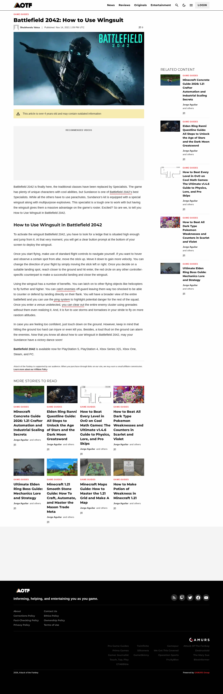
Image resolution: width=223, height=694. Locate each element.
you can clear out (73, 304)
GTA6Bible (122, 664)
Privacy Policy (22, 624)
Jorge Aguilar (21, 439)
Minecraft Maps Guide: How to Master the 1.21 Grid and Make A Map (94, 493)
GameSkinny (141, 655)
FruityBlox (172, 659)
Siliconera (143, 650)
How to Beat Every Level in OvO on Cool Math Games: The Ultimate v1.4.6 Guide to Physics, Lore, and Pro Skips (196, 184)
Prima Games (120, 650)
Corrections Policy (24, 615)
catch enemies (65, 289)
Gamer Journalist (118, 655)
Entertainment (161, 5)
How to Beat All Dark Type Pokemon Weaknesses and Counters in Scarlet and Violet (128, 425)
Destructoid (202, 650)
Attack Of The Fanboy (196, 645)
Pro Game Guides (118, 645)
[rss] (174, 597)
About (17, 611)
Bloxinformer (201, 659)
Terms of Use (51, 624)
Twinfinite (143, 645)
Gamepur (173, 645)
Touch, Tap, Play (119, 659)
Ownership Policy (54, 620)
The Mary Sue (201, 655)
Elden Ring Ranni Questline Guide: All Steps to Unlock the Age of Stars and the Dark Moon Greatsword (62, 425)
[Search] (177, 5)
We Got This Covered (166, 650)
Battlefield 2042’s (121, 192)
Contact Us (50, 611)
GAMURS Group (201, 673)
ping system (61, 299)
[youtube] (206, 597)
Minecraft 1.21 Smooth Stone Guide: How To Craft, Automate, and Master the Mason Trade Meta (61, 498)
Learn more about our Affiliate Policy (31, 369)
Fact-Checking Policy (26, 620)
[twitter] (190, 597)
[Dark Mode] (184, 5)
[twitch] (182, 597)
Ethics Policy (51, 615)
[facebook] (198, 597)
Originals (140, 5)
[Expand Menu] (191, 5)
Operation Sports (168, 655)
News (111, 5)
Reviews (124, 5)
